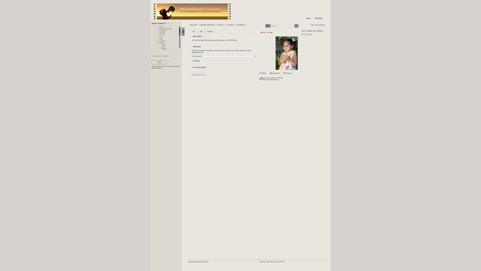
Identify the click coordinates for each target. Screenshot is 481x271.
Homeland (162, 41)
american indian (219, 50)
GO (296, 26)
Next (269, 32)
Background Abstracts (165, 28)
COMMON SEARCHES (207, 25)
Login (261, 78)
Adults (163, 45)
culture (248, 50)
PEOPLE (161, 43)
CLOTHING (162, 30)
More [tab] (201, 31)
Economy (162, 35)
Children (163, 49)
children (242, 50)
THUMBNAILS (241, 25)
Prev (264, 32)
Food (160, 37)
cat (233, 50)
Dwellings (162, 32)
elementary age (197, 52)
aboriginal (201, 50)
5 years (194, 50)
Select (263, 73)
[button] (268, 26)
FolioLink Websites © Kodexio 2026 (272, 262)
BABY (163, 47)
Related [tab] (210, 31)
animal (228, 50)
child (236, 50)
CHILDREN (230, 25)
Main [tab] (193, 31)
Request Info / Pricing (199, 75)
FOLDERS (193, 25)
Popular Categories (158, 23)
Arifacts (161, 26)
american (209, 50)
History (161, 39)
